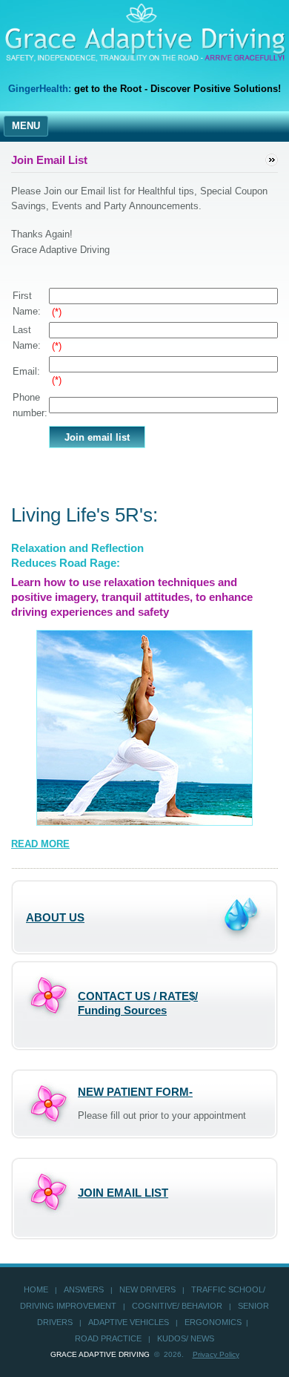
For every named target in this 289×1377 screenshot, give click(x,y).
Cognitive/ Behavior (177, 1305)
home (36, 1289)
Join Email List (123, 1192)
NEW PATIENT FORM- (135, 1091)
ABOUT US (55, 917)
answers (84, 1289)
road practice (108, 1338)
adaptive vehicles (128, 1322)
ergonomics (213, 1322)
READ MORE (40, 843)
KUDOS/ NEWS (185, 1338)
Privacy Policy (216, 1354)
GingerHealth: (39, 88)
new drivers (147, 1289)
